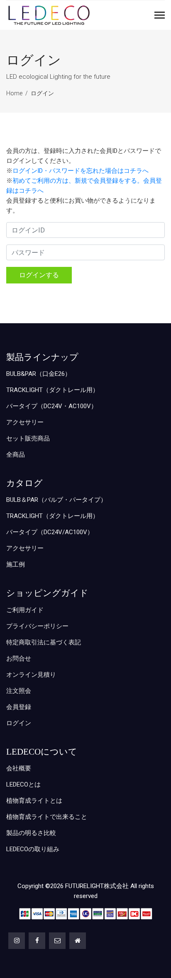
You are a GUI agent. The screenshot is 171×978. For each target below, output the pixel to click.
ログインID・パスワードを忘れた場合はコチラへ (80, 170)
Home (14, 93)
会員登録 (18, 707)
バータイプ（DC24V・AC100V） (51, 406)
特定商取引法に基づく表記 (43, 642)
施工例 (15, 564)
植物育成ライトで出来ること (46, 817)
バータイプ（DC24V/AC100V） (49, 532)
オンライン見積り (31, 674)
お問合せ (18, 658)
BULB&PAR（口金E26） (38, 374)
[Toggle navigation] (159, 16)
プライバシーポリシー (37, 626)
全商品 (15, 454)
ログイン (42, 93)
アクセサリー (25, 422)
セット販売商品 (28, 438)
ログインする (39, 275)
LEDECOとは (23, 784)
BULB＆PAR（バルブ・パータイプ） (56, 500)
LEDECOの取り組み (32, 849)
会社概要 (18, 768)
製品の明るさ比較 (31, 833)
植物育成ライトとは (34, 800)
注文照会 (18, 691)
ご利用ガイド (25, 610)
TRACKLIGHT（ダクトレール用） (52, 390)
